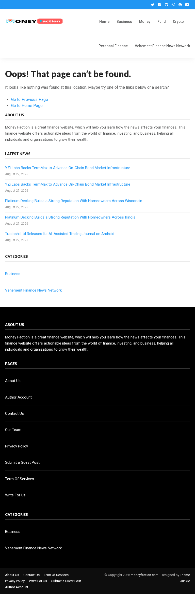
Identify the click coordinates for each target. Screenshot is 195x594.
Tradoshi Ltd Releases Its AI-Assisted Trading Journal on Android (59, 233)
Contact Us (14, 413)
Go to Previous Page (29, 99)
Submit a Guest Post (22, 462)
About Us (13, 381)
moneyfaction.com (144, 575)
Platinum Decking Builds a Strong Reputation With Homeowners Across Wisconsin (73, 201)
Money (144, 22)
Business (124, 22)
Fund (161, 22)
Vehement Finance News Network (162, 46)
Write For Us (15, 495)
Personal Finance (113, 46)
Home (104, 22)
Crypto (178, 22)
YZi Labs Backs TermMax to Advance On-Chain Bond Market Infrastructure (67, 168)
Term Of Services (19, 479)
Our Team (13, 429)
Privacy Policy (16, 446)
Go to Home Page (27, 105)
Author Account (18, 397)
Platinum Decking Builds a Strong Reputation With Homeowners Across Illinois (70, 217)
